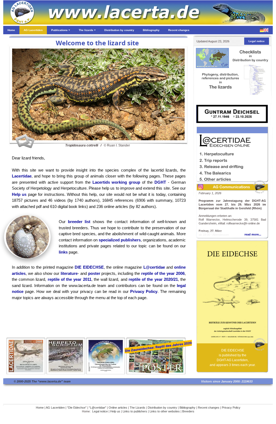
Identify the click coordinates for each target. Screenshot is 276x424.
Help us (115, 411)
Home (40, 407)
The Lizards (137, 407)
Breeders (188, 411)
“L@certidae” (97, 407)
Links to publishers (135, 411)
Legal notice (100, 411)
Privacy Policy (231, 407)
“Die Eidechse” (77, 407)
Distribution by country (162, 407)
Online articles (118, 407)
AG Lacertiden (55, 407)
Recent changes (208, 407)
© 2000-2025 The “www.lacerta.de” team (42, 381)
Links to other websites (165, 411)
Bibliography (187, 407)
